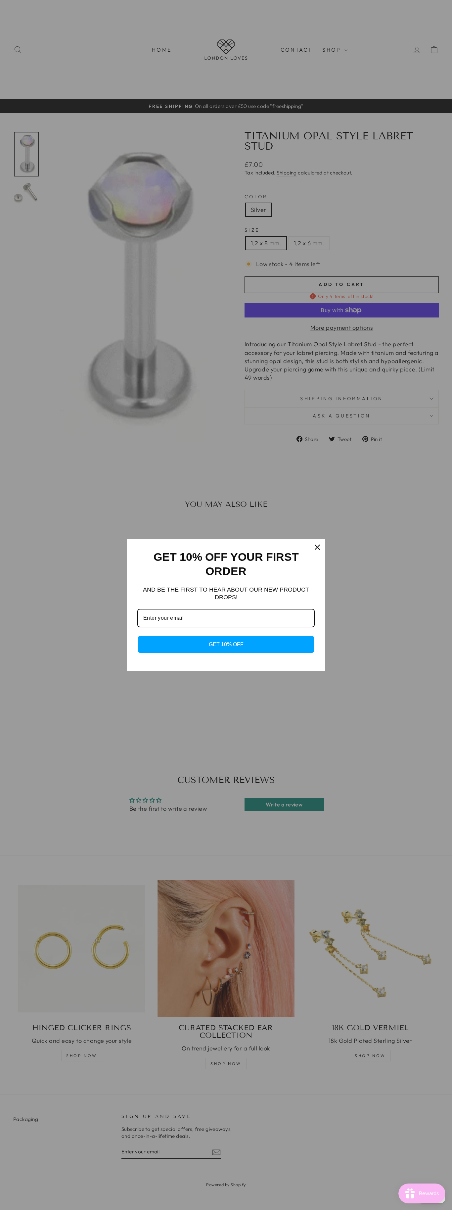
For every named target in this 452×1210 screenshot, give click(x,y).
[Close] (317, 547)
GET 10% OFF (226, 644)
